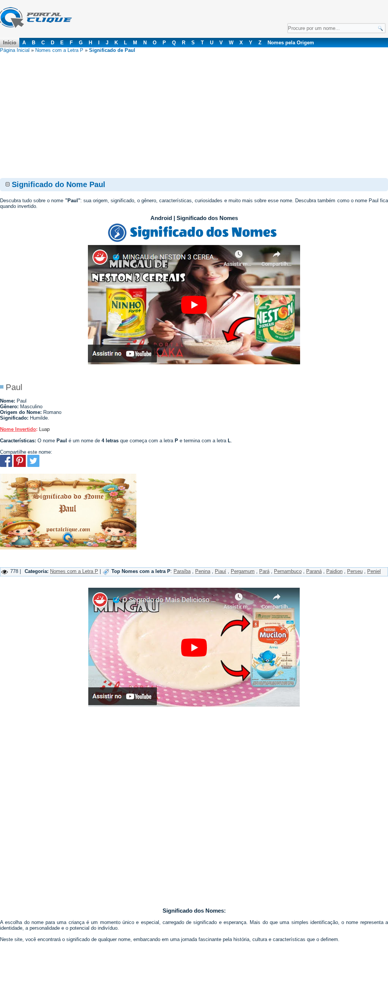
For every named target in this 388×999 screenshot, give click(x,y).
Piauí (220, 571)
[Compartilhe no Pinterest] (20, 465)
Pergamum (243, 571)
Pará (264, 571)
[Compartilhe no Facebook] (6, 465)
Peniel (374, 571)
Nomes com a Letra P (59, 50)
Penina (202, 571)
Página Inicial (15, 50)
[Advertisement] (194, 110)
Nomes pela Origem (291, 42)
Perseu (355, 571)
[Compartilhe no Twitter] (33, 465)
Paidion (334, 571)
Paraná (314, 571)
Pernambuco (288, 571)
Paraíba (182, 571)
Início (9, 42)
